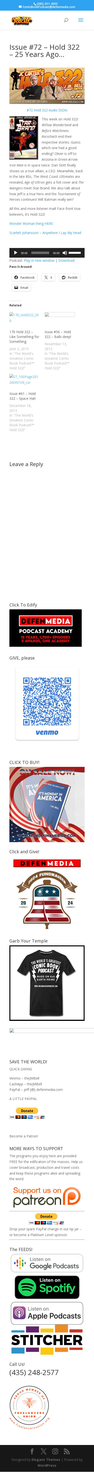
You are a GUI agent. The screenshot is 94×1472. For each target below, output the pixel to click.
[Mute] (64, 252)
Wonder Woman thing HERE (31, 223)
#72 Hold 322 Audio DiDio (47, 110)
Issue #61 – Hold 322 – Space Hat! (22, 396)
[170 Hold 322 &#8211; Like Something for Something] (24, 321)
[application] (47, 253)
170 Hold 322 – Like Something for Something (24, 337)
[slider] (75, 252)
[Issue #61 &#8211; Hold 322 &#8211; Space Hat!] (24, 382)
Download (66, 260)
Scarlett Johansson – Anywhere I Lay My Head (45, 232)
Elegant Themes (46, 1459)
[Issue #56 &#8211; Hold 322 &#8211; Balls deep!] (60, 321)
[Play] (15, 252)
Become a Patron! (23, 1136)
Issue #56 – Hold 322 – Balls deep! (58, 334)
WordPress (47, 1465)
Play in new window (39, 260)
